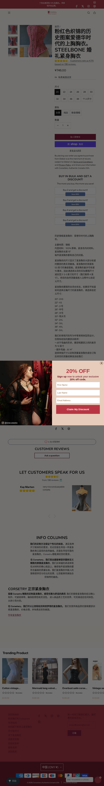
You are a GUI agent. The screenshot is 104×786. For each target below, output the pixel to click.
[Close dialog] (101, 363)
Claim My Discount (78, 409)
